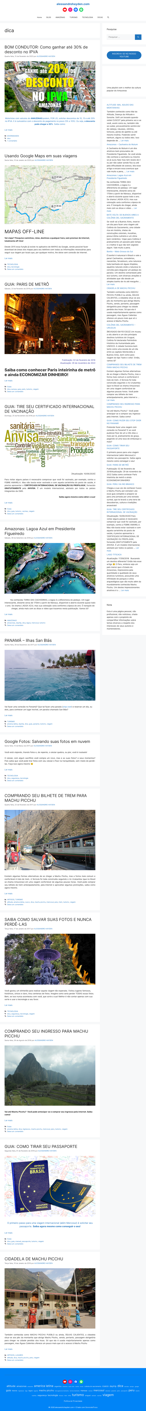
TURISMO (73, 17)
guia (19, 389)
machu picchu (40, 902)
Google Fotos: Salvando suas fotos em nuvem (47, 741)
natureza (107, 1391)
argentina (57, 1386)
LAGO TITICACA (114, 554)
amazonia (30, 1386)
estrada (126, 1386)
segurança (15, 778)
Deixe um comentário (15, 269)
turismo (29, 389)
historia (14, 1391)
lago (26, 1391)
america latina (12, 724)
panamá (36, 724)
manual (18, 1241)
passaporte (26, 1241)
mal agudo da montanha (62, 1391)
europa (14, 389)
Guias (9, 387)
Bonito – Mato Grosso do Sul (120, 251)
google (137, 1386)
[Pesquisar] (138, 37)
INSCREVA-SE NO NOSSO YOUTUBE (124, 55)
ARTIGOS (10, 899)
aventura (65, 1386)
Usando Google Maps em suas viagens (41, 155)
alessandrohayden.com (73, 4)
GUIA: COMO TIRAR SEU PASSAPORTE (41, 1146)
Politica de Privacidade (73, 1401)
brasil (81, 1386)
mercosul (35, 623)
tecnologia (15, 267)
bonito (77, 1386)
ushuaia (94, 1395)
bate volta (71, 1386)
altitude (10, 902)
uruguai (88, 1395)
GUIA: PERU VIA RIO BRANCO (120, 484)
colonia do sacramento (92, 1386)
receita (137, 1391)
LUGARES (19, 1355)
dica (8, 138)
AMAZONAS (60, 17)
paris (23, 389)
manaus (84, 1390)
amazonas (11, 623)
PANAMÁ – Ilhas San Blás (28, 640)
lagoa (28, 623)
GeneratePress (91, 1407)
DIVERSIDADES (13, 136)
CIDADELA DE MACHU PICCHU (34, 1258)
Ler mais (8, 130)
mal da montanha (75, 1391)
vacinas (25, 511)
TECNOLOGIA (87, 17)
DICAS (100, 17)
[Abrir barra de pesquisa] (108, 17)
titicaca (61, 1395)
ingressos (26, 1129)
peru (56, 902)
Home (39, 17)
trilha (69, 1395)
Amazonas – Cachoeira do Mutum (122, 144)
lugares (36, 1391)
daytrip (18, 623)
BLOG (48, 17)
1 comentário (12, 141)
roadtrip (34, 1395)
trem (60, 902)
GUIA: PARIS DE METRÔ (27, 284)
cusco (27, 902)
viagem (36, 389)
